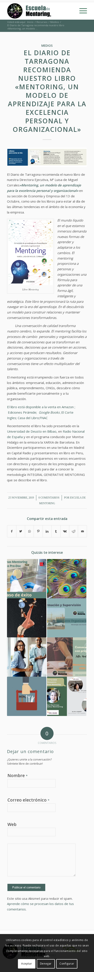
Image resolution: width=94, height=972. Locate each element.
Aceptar (26, 963)
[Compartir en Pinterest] (38, 531)
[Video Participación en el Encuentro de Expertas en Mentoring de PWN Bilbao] (66, 696)
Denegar (46, 963)
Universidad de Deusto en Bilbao (31, 431)
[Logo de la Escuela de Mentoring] (39, 11)
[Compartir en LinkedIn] (47, 531)
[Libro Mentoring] (47, 157)
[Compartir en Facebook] (11, 531)
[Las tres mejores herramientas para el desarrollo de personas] (26, 696)
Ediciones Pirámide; (23, 412)
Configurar (66, 963)
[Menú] (81, 11)
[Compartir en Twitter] (20, 531)
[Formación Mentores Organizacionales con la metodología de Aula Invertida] (66, 618)
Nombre (17, 775)
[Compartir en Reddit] (73, 531)
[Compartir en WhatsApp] (29, 531)
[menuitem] (81, 11)
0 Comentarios (48, 497)
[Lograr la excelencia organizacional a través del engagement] (66, 578)
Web (11, 824)
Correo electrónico (28, 800)
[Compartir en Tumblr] (56, 531)
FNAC (44, 418)
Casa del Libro (28, 418)
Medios (47, 46)
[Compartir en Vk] (65, 531)
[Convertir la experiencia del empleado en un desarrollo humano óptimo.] (26, 657)
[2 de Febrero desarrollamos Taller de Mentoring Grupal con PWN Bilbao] (66, 657)
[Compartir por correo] (82, 531)
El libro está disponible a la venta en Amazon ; (41, 407)
